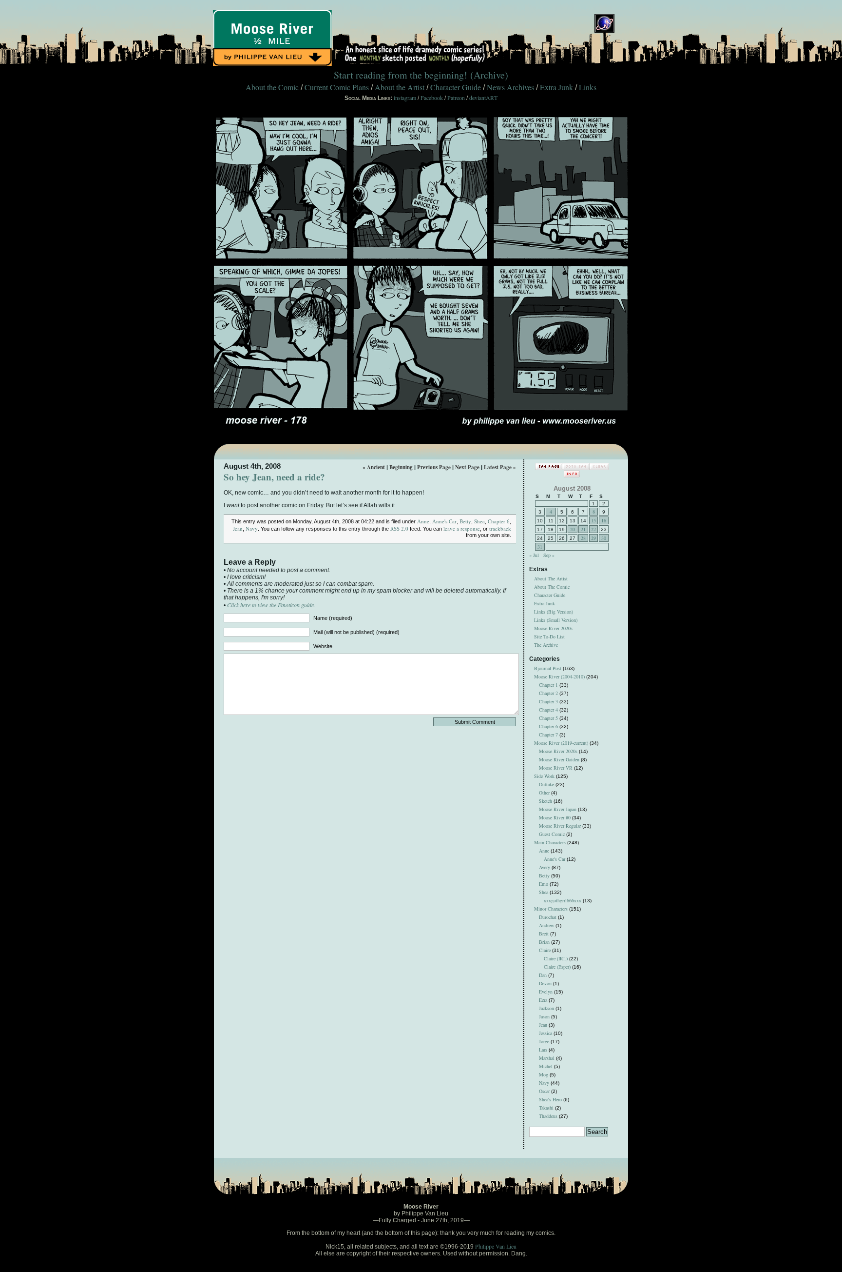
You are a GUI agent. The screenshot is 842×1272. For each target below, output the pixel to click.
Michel (546, 1066)
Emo (543, 883)
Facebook (432, 97)
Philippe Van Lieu (496, 1246)
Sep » (549, 555)
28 (583, 538)
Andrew (546, 925)
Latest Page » (500, 467)
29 (593, 538)
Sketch (545, 800)
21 (583, 529)
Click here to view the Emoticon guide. (271, 605)
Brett (544, 933)
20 (572, 529)
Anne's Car (444, 521)
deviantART (483, 97)
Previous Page (434, 467)
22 (593, 529)
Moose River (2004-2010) (559, 676)
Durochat (547, 917)
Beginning (401, 467)
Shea (479, 521)
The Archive (546, 644)
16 (603, 520)
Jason (544, 1016)
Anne (423, 521)
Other (544, 792)
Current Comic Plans (337, 87)
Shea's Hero (550, 1099)
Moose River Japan (557, 809)
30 (603, 538)
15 (593, 520)
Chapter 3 (548, 701)
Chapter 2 (548, 693)
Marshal (547, 1057)
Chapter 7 (548, 734)
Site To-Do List (549, 636)
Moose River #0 (555, 817)
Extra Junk (556, 87)
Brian (544, 941)
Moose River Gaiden (559, 759)
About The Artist (551, 578)
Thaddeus (548, 1116)
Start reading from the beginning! (400, 74)
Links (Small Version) (555, 619)
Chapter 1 (548, 684)
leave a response (461, 528)
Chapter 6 (499, 521)
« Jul (534, 555)
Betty (465, 521)
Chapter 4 (548, 709)
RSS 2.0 (399, 528)
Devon (545, 983)
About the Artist (399, 87)
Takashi (546, 1107)
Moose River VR (556, 767)
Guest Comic (552, 834)
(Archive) (489, 74)
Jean (238, 528)
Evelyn (546, 991)
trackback (500, 528)
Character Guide (455, 87)
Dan (543, 975)
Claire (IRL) (556, 958)
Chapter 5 (548, 718)
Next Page (467, 467)
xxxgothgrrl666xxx (562, 900)
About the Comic (272, 87)
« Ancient (374, 467)
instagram (405, 97)
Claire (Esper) (557, 966)
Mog (543, 1074)
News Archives (510, 87)
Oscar (544, 1091)
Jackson (546, 1008)
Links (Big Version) (553, 611)
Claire (545, 950)
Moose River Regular (560, 825)
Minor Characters (551, 908)
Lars (543, 1049)
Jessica (545, 1033)
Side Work (544, 776)
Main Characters (550, 842)
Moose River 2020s (553, 628)
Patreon (456, 97)
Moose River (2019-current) (561, 742)
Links (587, 87)
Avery (544, 867)
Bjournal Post (547, 668)
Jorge (544, 1041)
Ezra (543, 999)
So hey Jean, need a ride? (274, 476)
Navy (252, 528)
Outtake (546, 784)
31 (539, 546)
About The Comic (552, 586)
